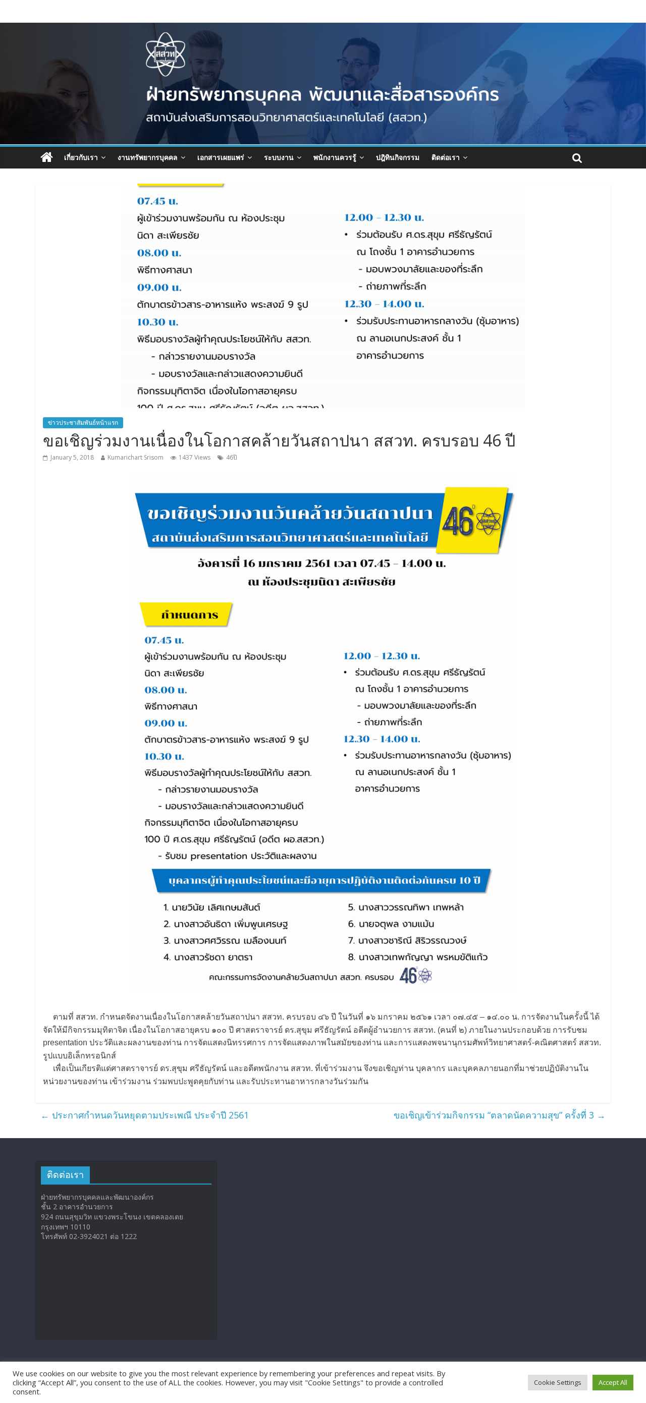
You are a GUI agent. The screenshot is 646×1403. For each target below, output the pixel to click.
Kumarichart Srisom (135, 457)
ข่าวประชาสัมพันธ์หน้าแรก (83, 422)
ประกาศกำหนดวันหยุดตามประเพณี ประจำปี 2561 (144, 1115)
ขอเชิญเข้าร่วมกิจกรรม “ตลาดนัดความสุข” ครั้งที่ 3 (500, 1115)
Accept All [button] (613, 1382)
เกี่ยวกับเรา (81, 157)
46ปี (231, 457)
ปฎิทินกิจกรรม (397, 157)
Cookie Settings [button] (557, 1382)
